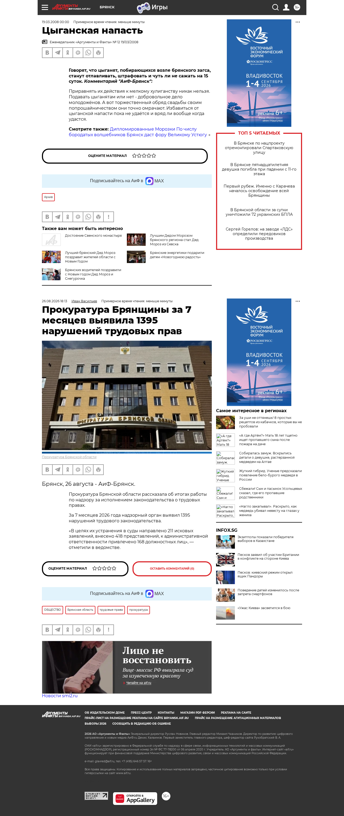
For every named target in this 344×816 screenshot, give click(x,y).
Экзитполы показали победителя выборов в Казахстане (265, 539)
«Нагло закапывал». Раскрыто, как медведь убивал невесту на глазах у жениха (269, 510)
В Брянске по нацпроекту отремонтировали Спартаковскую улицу (259, 148)
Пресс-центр (141, 712)
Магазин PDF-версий (197, 712)
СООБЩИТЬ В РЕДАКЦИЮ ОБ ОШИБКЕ (141, 723)
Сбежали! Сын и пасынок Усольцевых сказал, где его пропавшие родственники (270, 493)
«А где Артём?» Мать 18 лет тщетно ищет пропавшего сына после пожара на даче (268, 439)
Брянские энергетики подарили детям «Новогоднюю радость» (177, 255)
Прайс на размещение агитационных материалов (238, 718)
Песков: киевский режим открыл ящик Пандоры (265, 574)
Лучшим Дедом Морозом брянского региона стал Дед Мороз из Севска (174, 239)
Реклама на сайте (236, 712)
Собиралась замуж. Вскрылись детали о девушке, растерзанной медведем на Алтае (267, 457)
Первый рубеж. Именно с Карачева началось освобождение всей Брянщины (259, 191)
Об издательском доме (105, 712)
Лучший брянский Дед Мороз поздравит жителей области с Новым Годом (90, 257)
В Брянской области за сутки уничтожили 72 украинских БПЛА (259, 212)
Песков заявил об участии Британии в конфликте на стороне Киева (268, 556)
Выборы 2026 (95, 723)
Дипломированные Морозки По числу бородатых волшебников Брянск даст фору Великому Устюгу (138, 132)
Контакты (166, 712)
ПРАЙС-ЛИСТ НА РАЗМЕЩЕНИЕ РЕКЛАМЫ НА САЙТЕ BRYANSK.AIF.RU (137, 718)
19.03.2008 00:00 (55, 22)
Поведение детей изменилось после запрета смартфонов (268, 592)
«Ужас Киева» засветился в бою (264, 608)
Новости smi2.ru (60, 695)
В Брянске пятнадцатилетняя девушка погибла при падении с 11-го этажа (259, 169)
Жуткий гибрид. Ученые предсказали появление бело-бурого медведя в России (270, 475)
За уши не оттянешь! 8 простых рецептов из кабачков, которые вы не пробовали (270, 422)
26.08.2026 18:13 (54, 301)
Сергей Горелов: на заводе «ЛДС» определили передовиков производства (259, 234)
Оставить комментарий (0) (172, 568)
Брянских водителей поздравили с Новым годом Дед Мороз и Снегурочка (93, 274)
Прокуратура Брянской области (69, 457)
